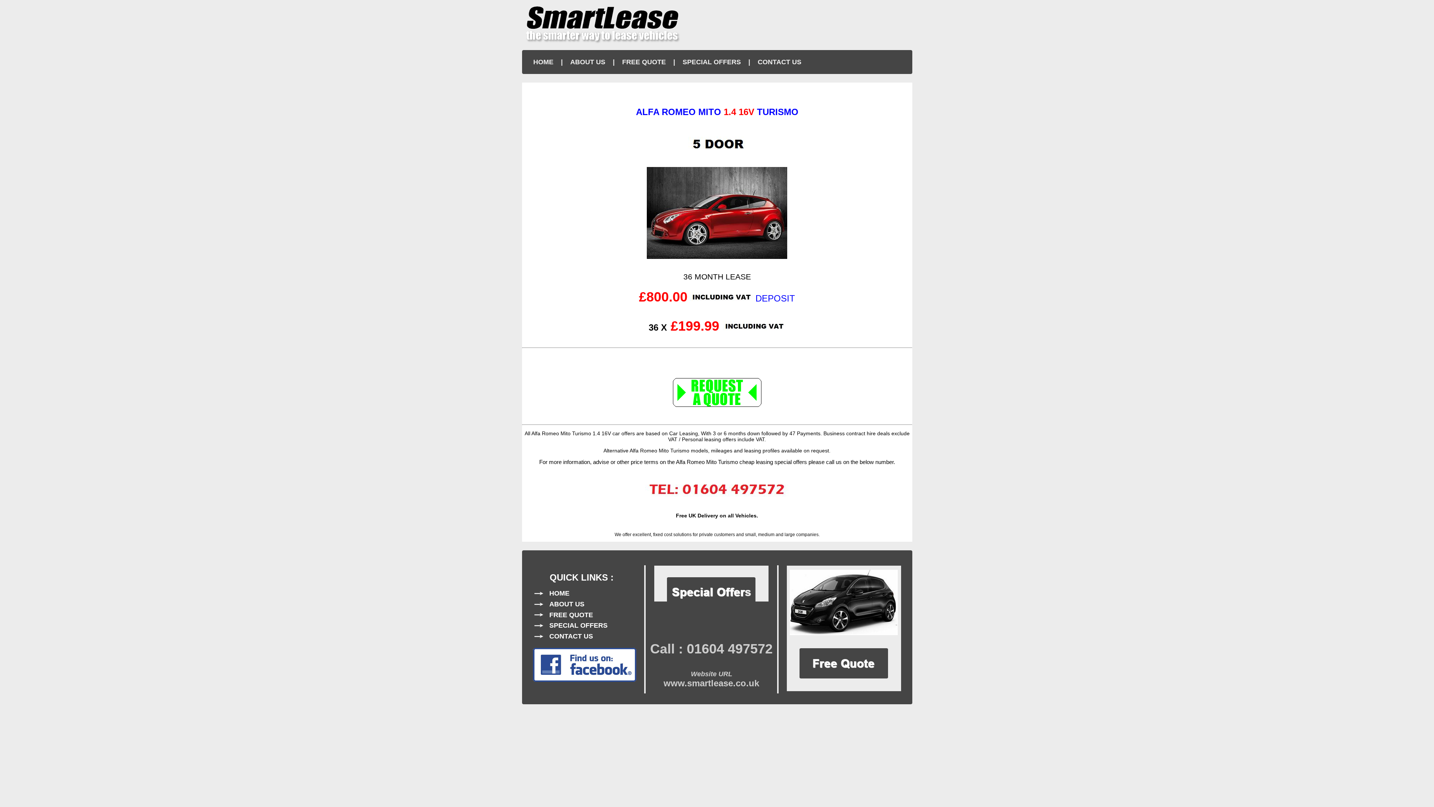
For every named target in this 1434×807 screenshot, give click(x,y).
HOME (543, 62)
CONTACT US (779, 62)
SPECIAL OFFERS (712, 62)
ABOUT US (587, 62)
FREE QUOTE (644, 62)
